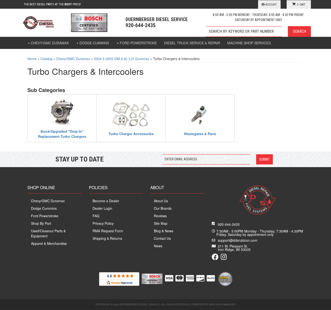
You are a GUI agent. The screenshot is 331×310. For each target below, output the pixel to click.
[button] (258, 31)
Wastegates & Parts (200, 133)
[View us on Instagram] (224, 258)
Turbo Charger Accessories (131, 133)
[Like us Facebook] (215, 258)
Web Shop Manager (222, 304)
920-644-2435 (229, 224)
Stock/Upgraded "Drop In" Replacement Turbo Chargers (62, 134)
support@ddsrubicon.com (237, 240)
